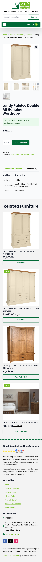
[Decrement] (4, 142)
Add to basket (21, 142)
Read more (21, 263)
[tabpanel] (21, 184)
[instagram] (16, 541)
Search (34, 17)
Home (5, 34)
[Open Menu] (4, 24)
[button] (36, 47)
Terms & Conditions (12, 500)
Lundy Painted (15, 154)
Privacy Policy (10, 496)
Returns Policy (10, 507)
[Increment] (8, 142)
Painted (29, 34)
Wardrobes (30, 154)
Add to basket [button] (21, 377)
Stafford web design (11, 555)
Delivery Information (13, 504)
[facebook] (5, 541)
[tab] (13, 168)
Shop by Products (12, 488)
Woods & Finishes (17, 34)
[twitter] (10, 541)
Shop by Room (10, 492)
